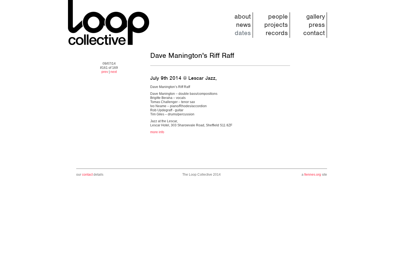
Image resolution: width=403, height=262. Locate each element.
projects (276, 25)
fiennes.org (312, 174)
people (278, 16)
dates (243, 33)
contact (314, 33)
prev (104, 72)
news (243, 25)
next (113, 72)
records (277, 33)
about (242, 16)
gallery (315, 16)
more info (157, 132)
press (317, 25)
